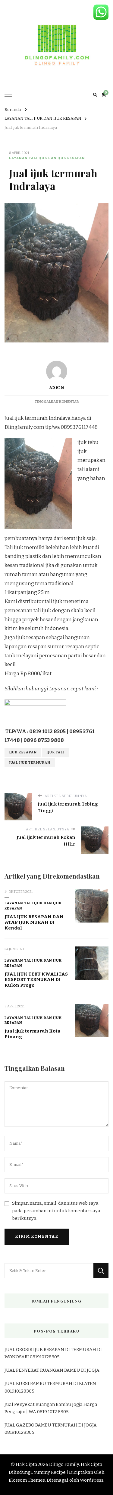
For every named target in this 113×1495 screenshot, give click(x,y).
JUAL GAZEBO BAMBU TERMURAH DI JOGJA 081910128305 (51, 1428)
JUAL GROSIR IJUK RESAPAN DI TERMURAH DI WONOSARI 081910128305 (53, 1353)
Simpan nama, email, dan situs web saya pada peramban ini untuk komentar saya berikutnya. (56, 1210)
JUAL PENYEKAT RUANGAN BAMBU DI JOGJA (52, 1370)
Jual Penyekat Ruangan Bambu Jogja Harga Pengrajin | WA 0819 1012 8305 (51, 1408)
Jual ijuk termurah (29, 762)
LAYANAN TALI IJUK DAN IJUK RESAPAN (47, 158)
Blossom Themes (27, 1480)
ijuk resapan (23, 752)
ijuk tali (55, 752)
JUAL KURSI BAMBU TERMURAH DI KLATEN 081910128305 (50, 1387)
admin (56, 387)
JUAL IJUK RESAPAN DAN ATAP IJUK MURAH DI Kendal (34, 922)
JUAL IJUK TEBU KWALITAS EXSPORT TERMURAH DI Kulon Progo (36, 979)
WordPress (91, 1480)
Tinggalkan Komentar (57, 401)
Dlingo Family (64, 1464)
